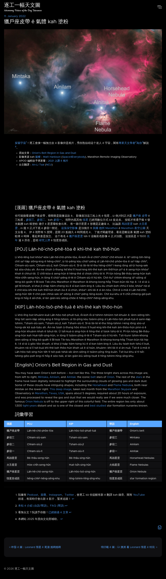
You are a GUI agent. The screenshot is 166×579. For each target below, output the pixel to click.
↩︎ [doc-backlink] (73, 499)
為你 (139, 143)
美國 (95, 228)
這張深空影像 (69, 228)
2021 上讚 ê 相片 (58, 160)
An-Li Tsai (38, 164)
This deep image (60, 389)
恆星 (85, 220)
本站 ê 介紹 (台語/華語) (32, 505)
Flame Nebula (122, 385)
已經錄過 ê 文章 (58, 512)
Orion (110, 377)
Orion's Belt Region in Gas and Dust (54, 153)
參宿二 (41, 220)
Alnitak (71, 377)
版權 (38, 157)
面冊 (43, 495)
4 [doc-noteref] (15, 147)
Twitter (69, 495)
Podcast (32, 495)
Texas (53, 393)
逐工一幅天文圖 (22, 5)
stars (139, 377)
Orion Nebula (34, 401)
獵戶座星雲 (76, 236)
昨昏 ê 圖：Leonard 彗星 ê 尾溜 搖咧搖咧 (36, 547)
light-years (30, 405)
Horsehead (100, 385)
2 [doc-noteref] (135, 142)
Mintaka (43, 377)
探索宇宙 (20, 143)
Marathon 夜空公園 (133, 228)
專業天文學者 (127, 143)
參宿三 (30, 220)
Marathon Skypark (119, 389)
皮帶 (144, 216)
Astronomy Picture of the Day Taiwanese (23, 10)
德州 (102, 228)
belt (93, 377)
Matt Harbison (52, 157)
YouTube (139, 495)
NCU (49, 164)
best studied (98, 405)
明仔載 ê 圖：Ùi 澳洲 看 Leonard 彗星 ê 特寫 (128, 547)
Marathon (111, 228)
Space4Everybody (73, 157)
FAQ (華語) (57, 505)
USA (61, 393)
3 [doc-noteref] (142, 142)
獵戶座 (137, 216)
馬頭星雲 (127, 224)
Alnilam (54, 377)
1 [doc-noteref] (26, 142)
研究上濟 (44, 240)
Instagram (55, 495)
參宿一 (57, 220)
